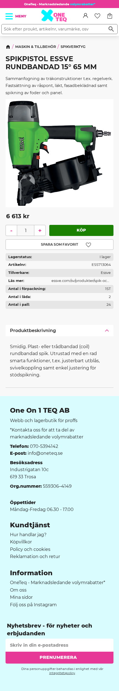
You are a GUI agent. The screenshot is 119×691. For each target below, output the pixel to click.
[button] (9, 16)
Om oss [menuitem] (18, 590)
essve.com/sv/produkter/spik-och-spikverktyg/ (81, 282)
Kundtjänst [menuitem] (30, 525)
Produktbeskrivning (33, 330)
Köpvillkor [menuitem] (21, 542)
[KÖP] (81, 230)
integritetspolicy (62, 673)
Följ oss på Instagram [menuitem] (33, 604)
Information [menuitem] (31, 573)
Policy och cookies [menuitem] (30, 549)
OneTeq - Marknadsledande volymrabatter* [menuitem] (57, 582)
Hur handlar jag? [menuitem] (28, 534)
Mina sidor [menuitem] (21, 597)
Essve (106, 273)
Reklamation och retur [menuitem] (35, 556)
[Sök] (111, 29)
